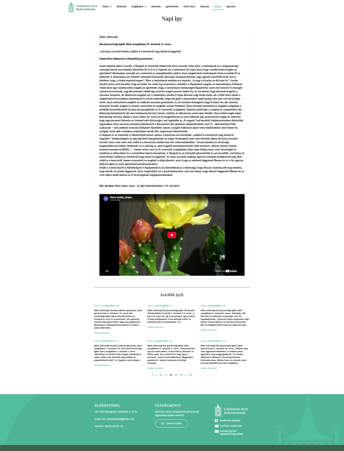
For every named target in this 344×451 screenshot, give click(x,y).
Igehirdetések (172, 7)
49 (176, 374)
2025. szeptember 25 (106, 340)
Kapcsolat (230, 7)
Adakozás (204, 7)
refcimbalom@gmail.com (120, 419)
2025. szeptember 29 (106, 305)
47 (166, 374)
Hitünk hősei (189, 7)
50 (181, 374)
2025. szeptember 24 (159, 340)
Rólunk (105, 7)
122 (190, 374)
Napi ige (217, 7)
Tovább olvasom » (102, 333)
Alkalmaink (121, 7)
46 (161, 374)
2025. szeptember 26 (213, 305)
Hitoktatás (156, 7)
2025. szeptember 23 (213, 340)
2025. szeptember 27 (159, 305)
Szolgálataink (137, 7)
